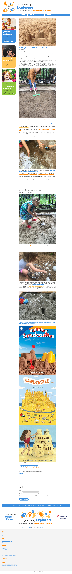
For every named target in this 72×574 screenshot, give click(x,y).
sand (46, 462)
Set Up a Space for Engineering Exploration (8, 566)
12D (31, 465)
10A (21, 465)
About (2, 532)
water (53, 462)
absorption (22, 462)
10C (25, 465)
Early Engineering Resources (6, 559)
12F (35, 465)
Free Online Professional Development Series (9, 555)
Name (20, 487)
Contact (65, 2)
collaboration (29, 462)
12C (29, 465)
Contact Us (3, 535)
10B (23, 465)
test (51, 462)
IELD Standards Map (5, 551)
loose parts (43, 462)
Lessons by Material (5, 548)
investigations (39, 462)
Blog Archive (3, 542)
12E (33, 465)
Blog (2, 539)
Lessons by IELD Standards (6, 549)
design (33, 462)
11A (27, 465)
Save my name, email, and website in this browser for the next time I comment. (37, 495)
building (25, 462)
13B (37, 465)
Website (20, 493)
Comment (21, 473)
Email (20, 490)
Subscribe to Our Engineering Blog (7, 541)
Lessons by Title (4, 546)
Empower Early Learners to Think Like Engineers (9, 564)
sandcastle (48, 462)
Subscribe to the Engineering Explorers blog (28, 467)
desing (35, 462)
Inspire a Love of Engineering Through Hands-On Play (10, 565)
